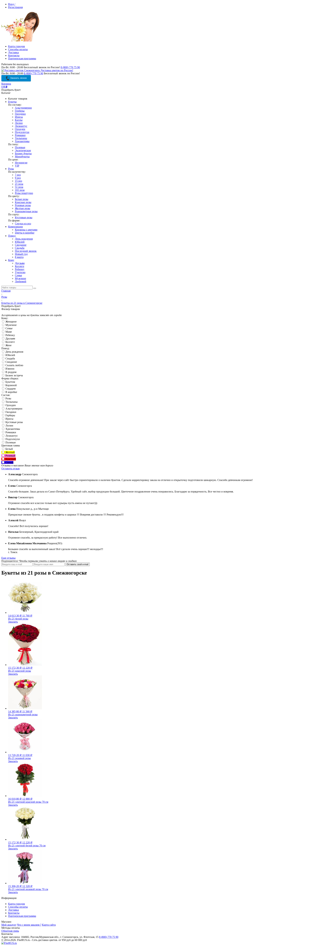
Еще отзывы (8, 557)
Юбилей (20, 241)
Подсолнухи (22, 132)
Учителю (20, 272)
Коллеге (19, 266)
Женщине (11, 321)
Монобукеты (22, 156)
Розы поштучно (24, 193)
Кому (11, 260)
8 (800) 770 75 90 (70, 67)
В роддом (10, 372)
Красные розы (23, 202)
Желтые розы (22, 208)
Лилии (19, 123)
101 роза (20, 190)
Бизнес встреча (14, 375)
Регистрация (15, 7)
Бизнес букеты (23, 153)
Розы (11, 168)
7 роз (18, 174)
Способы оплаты (18, 49)
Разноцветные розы (26, 211)
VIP (17, 165)
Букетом (10, 381)
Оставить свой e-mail (77, 564)
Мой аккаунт (8, 924)
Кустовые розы (23, 217)
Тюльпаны (21, 138)
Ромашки (20, 135)
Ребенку (19, 269)
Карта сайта (49, 924)
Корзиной (11, 385)
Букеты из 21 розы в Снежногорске (21, 303)
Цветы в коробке (24, 232)
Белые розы (21, 199)
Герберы (20, 110)
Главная (5, 290)
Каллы (19, 120)
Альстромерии (23, 107)
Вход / (11, 4)
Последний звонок (26, 251)
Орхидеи (20, 129)
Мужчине (20, 278)
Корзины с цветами (26, 229)
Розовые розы (23, 205)
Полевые (20, 147)
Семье (18, 275)
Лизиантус (21, 126)
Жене (8, 345)
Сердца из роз (23, 223)
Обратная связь (10, 930)
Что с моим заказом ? (29, 924)
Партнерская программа (22, 58)
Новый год (21, 254)
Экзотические (23, 150)
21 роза (19, 183)
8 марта (19, 257)
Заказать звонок (18, 78)
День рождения (24, 238)
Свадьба (19, 247)
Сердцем (10, 388)
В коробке (11, 392)
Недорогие (21, 162)
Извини (9, 368)
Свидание (20, 244)
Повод (12, 235)
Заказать (13, 621)
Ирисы (19, 116)
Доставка (13, 52)
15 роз (18, 180)
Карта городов (16, 46)
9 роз (18, 177)
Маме (8, 331)
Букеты (12, 101)
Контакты (13, 55)
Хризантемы (22, 141)
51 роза (19, 187)
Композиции (15, 226)
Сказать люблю (14, 365)
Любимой (20, 281)
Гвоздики (20, 113)
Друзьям (20, 263)
